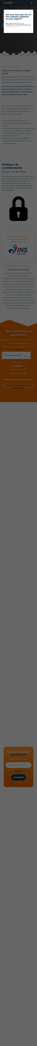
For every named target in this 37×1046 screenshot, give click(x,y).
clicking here (11, 26)
